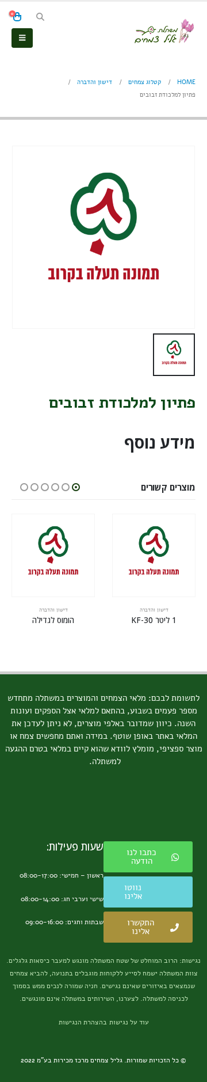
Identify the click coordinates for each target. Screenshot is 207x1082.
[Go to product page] (154, 555)
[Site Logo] (163, 31)
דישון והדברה (154, 609)
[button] (40, 17)
